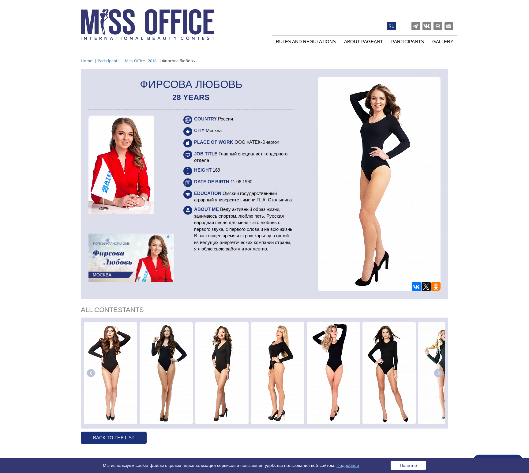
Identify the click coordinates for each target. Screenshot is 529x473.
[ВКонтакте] (416, 286)
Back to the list (113, 437)
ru (391, 26)
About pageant (363, 41)
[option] (110, 373)
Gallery (442, 41)
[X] (426, 286)
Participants (407, 41)
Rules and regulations (306, 41)
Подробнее (347, 465)
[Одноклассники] (436, 286)
